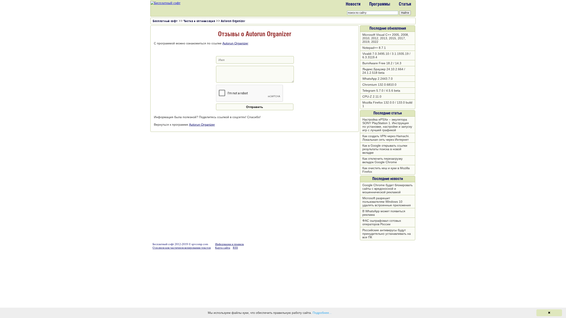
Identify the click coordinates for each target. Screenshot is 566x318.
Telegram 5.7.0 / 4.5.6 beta (381, 90)
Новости (353, 4)
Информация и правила (229, 244)
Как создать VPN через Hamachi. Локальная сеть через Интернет (385, 137)
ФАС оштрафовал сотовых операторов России (381, 222)
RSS (235, 247)
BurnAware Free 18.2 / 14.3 (381, 63)
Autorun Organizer (233, 21)
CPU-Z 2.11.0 (371, 96)
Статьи (405, 4)
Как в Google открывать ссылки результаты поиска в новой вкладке (384, 149)
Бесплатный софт (165, 21)
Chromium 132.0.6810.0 (379, 84)
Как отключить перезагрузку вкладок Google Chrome (382, 160)
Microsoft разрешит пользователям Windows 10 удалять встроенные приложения (386, 201)
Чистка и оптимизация (199, 21)
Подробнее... (322, 312)
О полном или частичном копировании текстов (182, 247)
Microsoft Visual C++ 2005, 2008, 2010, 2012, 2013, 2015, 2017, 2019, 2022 (385, 38)
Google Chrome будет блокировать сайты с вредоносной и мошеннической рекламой (387, 188)
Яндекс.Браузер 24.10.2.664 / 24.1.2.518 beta (383, 70)
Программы (379, 4)
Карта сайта (222, 247)
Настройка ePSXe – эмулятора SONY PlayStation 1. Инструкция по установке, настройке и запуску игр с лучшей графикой (387, 125)
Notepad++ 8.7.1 (374, 47)
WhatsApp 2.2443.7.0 (377, 78)
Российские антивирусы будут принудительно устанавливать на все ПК (386, 233)
